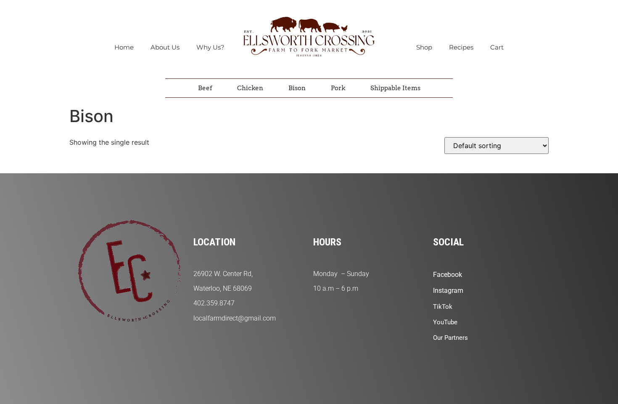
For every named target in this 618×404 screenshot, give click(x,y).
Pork (338, 88)
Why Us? (210, 47)
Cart (497, 47)
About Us (165, 47)
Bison (297, 88)
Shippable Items (395, 88)
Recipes (461, 47)
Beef (205, 88)
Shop (424, 47)
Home (124, 47)
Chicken (250, 88)
